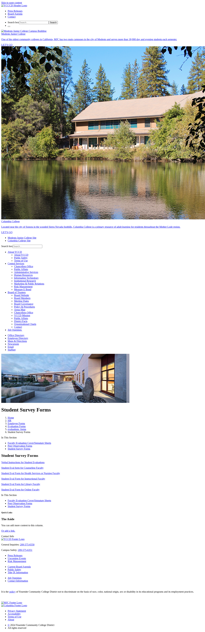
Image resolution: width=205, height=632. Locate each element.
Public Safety (21, 257)
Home (11, 417)
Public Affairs (21, 269)
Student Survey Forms (19, 448)
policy (12, 591)
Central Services (16, 263)
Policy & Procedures (24, 306)
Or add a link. (8, 530)
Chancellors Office (23, 266)
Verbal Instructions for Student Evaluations (23, 462)
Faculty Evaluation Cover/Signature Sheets (29, 443)
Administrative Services (26, 272)
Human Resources (23, 275)
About (11, 619)
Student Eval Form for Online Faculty (20, 489)
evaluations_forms (17, 429)
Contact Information (18, 580)
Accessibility (14, 613)
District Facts (20, 321)
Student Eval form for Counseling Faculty (22, 467)
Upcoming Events (17, 558)
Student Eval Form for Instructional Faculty (23, 478)
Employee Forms (16, 423)
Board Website (21, 295)
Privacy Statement (17, 611)
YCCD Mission (22, 315)
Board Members (22, 298)
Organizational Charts (25, 324)
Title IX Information (18, 572)
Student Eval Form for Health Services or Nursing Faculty (30, 473)
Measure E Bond (22, 289)
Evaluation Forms (17, 426)
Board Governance (23, 304)
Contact (12, 16)
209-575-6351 (25, 550)
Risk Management (23, 286)
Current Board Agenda (19, 566)
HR (9, 420)
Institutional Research (25, 280)
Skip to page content (11, 2)
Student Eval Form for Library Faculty (20, 484)
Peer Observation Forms (20, 446)
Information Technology (26, 278)
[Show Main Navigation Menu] (9, 26)
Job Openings (15, 329)
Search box (13, 22)
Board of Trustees (17, 292)
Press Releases (15, 11)
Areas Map (19, 309)
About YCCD (15, 252)
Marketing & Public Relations (29, 283)
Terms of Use (21, 260)
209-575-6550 (27, 544)
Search (53, 22)
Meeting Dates (21, 301)
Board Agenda (15, 13)
